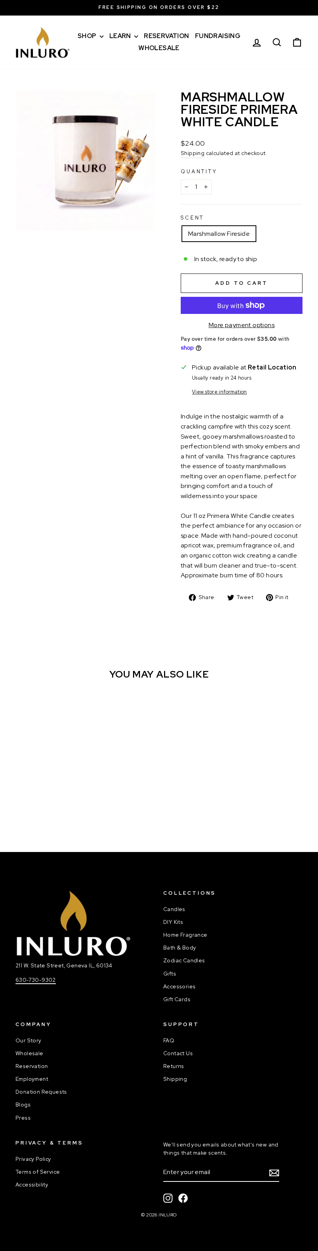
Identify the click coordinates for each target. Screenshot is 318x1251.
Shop (88, 36)
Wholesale (159, 48)
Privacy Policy (33, 1158)
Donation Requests (41, 1091)
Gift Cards (176, 999)
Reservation (166, 36)
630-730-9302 (36, 979)
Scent (192, 217)
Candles (174, 909)
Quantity (199, 171)
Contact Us (178, 1053)
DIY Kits (173, 921)
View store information (219, 392)
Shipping (192, 153)
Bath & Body (179, 947)
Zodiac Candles (184, 960)
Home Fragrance (185, 934)
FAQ (168, 1040)
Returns (173, 1066)
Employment (32, 1078)
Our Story (28, 1040)
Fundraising (217, 36)
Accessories (179, 986)
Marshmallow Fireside (219, 234)
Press (23, 1117)
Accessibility (32, 1184)
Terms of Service (38, 1171)
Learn (120, 36)
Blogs (23, 1104)
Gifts (169, 973)
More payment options (242, 325)
